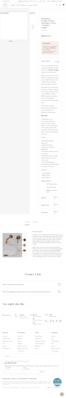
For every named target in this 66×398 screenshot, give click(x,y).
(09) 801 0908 (52, 316)
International (32, 378)
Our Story (5, 336)
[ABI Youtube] (47, 321)
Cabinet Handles (55, 341)
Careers (4, 346)
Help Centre (42, 1)
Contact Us (20, 336)
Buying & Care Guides (40, 341)
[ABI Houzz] (61, 321)
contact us (53, 48)
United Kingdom (22, 378)
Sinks (52, 343)
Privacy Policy (21, 351)
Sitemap (49, 387)
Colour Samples (55, 351)
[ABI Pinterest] (57, 321)
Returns (19, 341)
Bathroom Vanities (55, 348)
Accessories (15, 11)
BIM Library (37, 346)
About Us (50, 1)
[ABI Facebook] (51, 321)
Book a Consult (38, 336)
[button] (62, 394)
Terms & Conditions (22, 346)
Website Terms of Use (23, 348)
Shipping (20, 343)
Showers (53, 346)
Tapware (53, 336)
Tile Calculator (38, 338)
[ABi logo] (10, 320)
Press (4, 343)
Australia (14, 378)
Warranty (20, 338)
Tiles (52, 338)
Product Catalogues (39, 343)
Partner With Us (6, 348)
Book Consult (34, 1)
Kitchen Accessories (22, 11)
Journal (36, 348)
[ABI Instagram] (54, 321)
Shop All (11, 11)
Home (8, 11)
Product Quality (6, 338)
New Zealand (6, 378)
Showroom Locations (7, 341)
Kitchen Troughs (53, 70)
